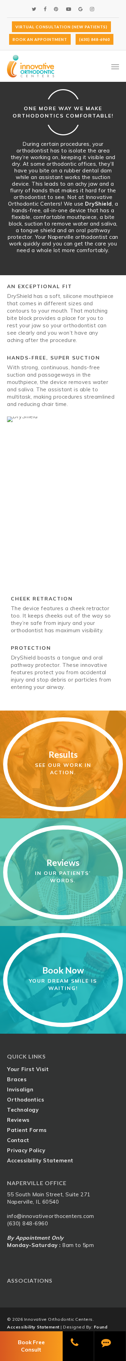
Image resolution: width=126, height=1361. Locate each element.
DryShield (98, 203)
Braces (17, 1079)
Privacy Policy (26, 1150)
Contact (18, 1140)
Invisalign (20, 1089)
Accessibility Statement (40, 1160)
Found (101, 1327)
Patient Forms (27, 1130)
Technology (22, 1109)
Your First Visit (28, 1069)
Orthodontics (25, 1099)
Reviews (18, 1120)
